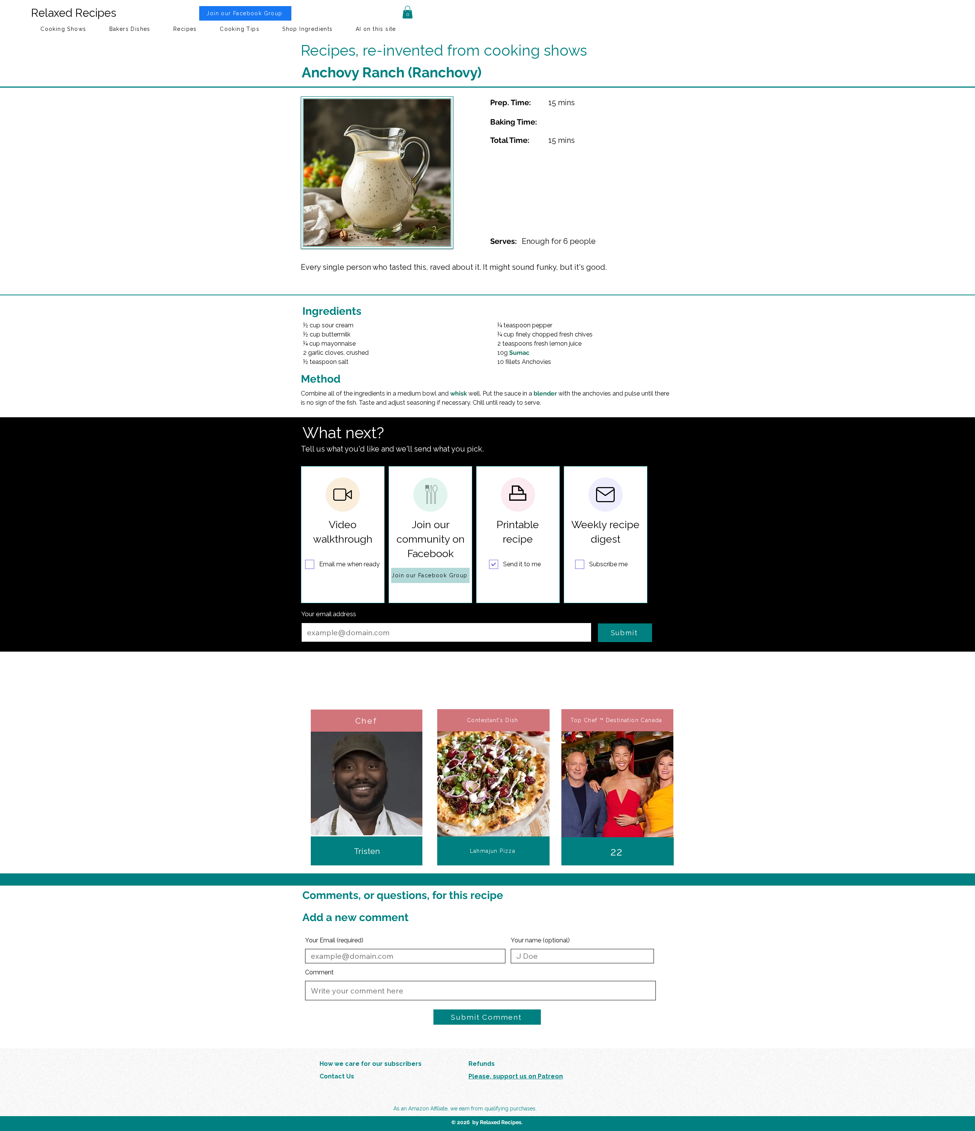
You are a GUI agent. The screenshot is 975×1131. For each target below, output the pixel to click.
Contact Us (337, 1076)
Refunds (481, 1063)
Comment (319, 972)
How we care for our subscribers (371, 1063)
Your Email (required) (334, 940)
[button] (407, 12)
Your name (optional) (540, 940)
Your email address (328, 614)
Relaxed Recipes (73, 12)
